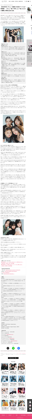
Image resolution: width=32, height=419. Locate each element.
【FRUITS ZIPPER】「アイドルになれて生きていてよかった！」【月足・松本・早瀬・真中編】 (13, 384)
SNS (16, 415)
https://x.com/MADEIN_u (6, 272)
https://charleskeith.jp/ (14, 340)
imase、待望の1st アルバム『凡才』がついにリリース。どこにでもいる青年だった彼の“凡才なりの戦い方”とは (5, 408)
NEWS (9, 1)
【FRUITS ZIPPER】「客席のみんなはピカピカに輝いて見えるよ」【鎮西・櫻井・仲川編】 (5, 384)
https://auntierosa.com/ (10, 334)
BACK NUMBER (23, 415)
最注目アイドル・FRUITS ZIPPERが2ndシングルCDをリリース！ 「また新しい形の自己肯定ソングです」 (21, 384)
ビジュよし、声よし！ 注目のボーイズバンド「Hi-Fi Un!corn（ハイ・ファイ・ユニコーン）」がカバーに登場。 (5, 396)
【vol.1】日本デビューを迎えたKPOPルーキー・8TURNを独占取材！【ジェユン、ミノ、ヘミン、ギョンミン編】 (21, 408)
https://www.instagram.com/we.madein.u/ (11, 271)
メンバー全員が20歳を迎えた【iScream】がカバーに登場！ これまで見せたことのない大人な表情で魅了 (5, 372)
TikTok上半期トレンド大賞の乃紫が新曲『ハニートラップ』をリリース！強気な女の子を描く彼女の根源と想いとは (21, 396)
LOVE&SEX (12, 1)
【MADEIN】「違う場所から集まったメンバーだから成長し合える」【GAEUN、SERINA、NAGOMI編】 (13, 372)
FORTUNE (16, 1)
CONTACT (10, 415)
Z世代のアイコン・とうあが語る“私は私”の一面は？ (13, 396)
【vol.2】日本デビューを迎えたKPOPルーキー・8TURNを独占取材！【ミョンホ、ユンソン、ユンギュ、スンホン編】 (13, 408)
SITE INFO (3, 415)
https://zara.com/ (11, 338)
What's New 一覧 (12, 358)
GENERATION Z (20, 1)
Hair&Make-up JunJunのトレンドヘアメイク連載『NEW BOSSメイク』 (29, 12)
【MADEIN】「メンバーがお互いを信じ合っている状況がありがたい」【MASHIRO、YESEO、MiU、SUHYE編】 (21, 372)
